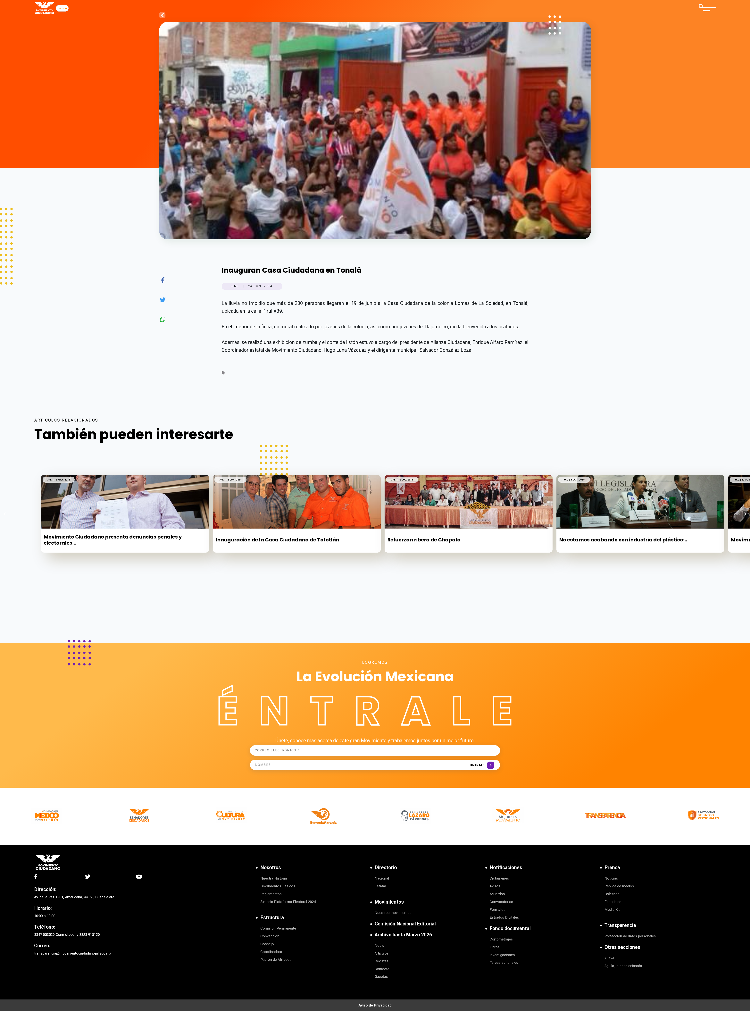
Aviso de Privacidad (375, 1005)
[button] (745, 513)
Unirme (477, 765)
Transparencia (620, 925)
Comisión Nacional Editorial (405, 924)
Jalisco (62, 8)
